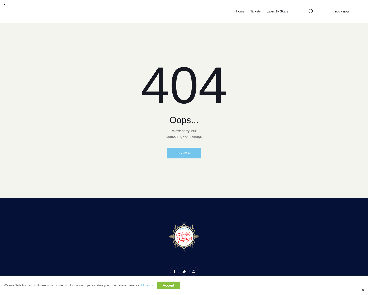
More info (147, 285)
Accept (168, 285)
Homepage (184, 153)
